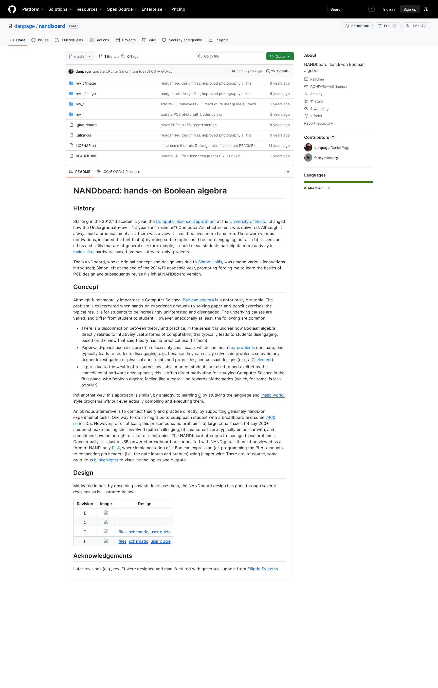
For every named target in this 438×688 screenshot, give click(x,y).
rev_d (80, 104)
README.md (86, 156)
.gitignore (84, 135)
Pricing (178, 9)
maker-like (83, 251)
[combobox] (232, 56)
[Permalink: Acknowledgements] (69, 555)
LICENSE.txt (86, 145)
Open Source (120, 9)
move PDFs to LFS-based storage (189, 125)
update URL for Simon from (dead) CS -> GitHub (133, 71)
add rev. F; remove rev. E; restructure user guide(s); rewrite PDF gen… (219, 104)
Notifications (360, 26)
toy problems (242, 347)
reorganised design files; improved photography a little (206, 83)
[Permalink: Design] (69, 472)
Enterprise (152, 9)
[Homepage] (12, 9)
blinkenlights (106, 459)
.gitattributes (86, 125)
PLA (116, 447)
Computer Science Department (186, 221)
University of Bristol (248, 221)
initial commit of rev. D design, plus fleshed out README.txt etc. (213, 145)
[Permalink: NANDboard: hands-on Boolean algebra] (69, 190)
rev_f (80, 114)
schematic (138, 531)
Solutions (57, 9)
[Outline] (287, 171)
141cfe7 (237, 71)
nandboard (52, 26)
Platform (30, 9)
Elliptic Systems (262, 568)
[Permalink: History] (69, 208)
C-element (262, 359)
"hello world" (273, 395)
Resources (87, 9)
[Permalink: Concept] (69, 286)
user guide (161, 531)
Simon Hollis (210, 261)
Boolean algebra (198, 299)
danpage (24, 26)
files (122, 531)
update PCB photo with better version (192, 114)
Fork (389, 26)
